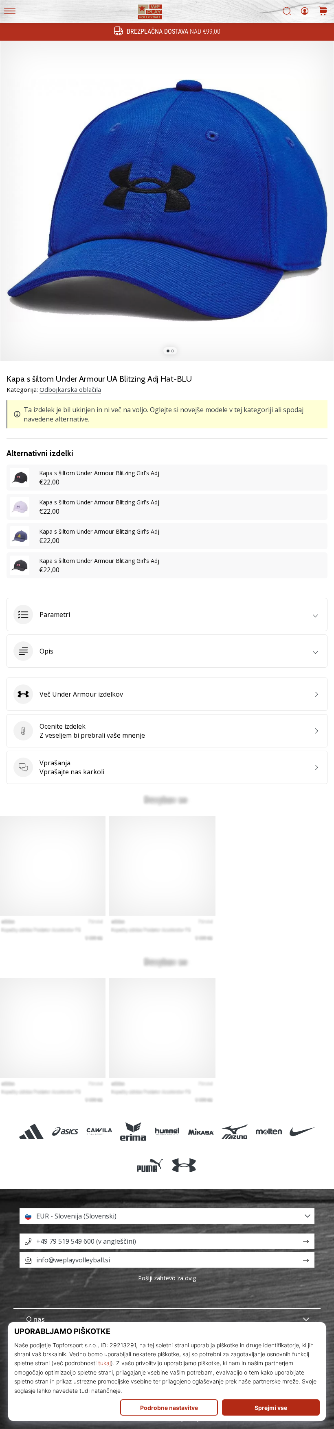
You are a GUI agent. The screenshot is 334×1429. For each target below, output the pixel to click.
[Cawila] (99, 1131)
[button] (167, 614)
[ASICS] (65, 1131)
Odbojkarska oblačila (70, 389)
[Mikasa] (201, 1131)
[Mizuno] (235, 1131)
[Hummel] (167, 1131)
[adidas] (31, 1131)
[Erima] (133, 1131)
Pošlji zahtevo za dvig (167, 1278)
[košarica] (323, 11)
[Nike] (302, 1131)
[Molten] (269, 1131)
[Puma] (150, 1165)
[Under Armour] (184, 1165)
